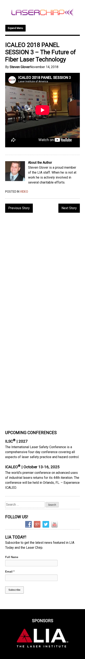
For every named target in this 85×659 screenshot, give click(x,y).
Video (24, 191)
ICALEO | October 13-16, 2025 (32, 467)
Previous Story (19, 208)
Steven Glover (20, 67)
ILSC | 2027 (16, 441)
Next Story (69, 208)
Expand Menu (15, 28)
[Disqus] (42, 269)
